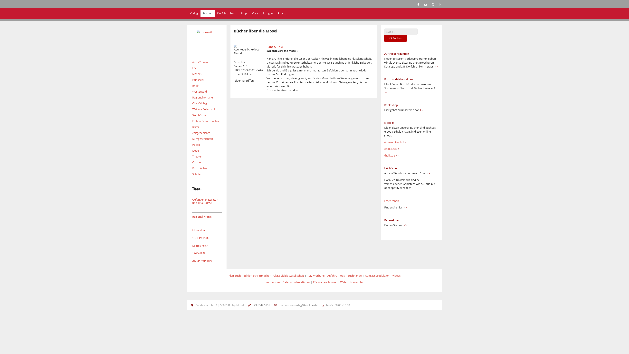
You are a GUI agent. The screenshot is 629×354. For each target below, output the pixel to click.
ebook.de (391, 149)
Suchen (396, 38)
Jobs (342, 275)
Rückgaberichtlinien (325, 282)
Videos (396, 275)
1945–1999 (198, 253)
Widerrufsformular (351, 282)
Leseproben (391, 201)
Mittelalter (198, 230)
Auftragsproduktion (377, 275)
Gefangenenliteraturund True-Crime (205, 201)
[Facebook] (418, 4)
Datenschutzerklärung (296, 282)
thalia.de (391, 155)
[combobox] (401, 32)
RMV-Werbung (316, 275)
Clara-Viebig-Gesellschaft (288, 275)
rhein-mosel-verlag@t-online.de (298, 305)
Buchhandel (355, 275)
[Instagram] (432, 4)
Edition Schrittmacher (257, 275)
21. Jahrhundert (202, 261)
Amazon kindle (395, 142)
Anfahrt (332, 275)
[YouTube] (425, 4)
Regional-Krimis (202, 216)
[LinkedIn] (440, 4)
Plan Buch (235, 275)
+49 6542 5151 (261, 305)
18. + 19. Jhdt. (200, 238)
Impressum (273, 282)
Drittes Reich (200, 245)
